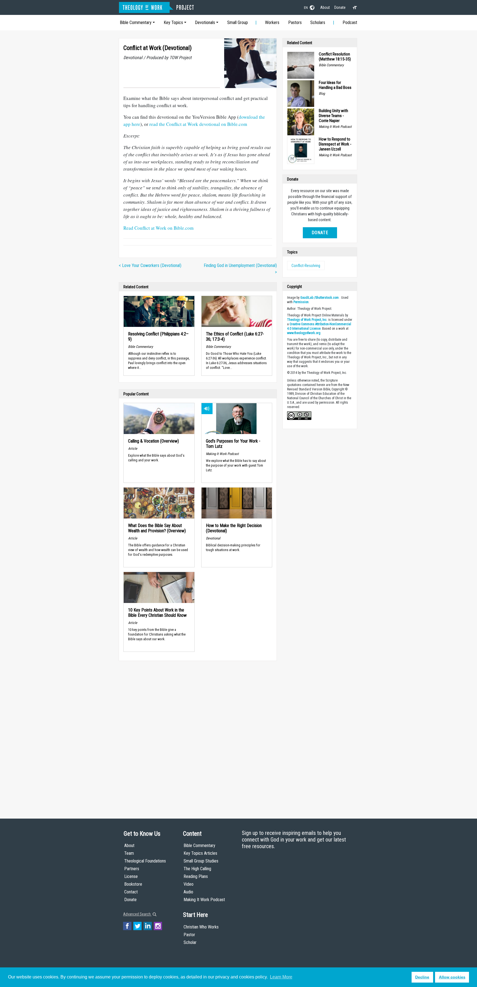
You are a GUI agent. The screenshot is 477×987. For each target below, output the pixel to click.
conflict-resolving (306, 265)
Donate (340, 7)
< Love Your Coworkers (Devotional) (150, 265)
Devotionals (205, 22)
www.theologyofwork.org (303, 333)
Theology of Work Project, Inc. (307, 320)
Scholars (317, 22)
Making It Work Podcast (204, 899)
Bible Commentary (136, 22)
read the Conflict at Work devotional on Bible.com (198, 124)
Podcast (350, 22)
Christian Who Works (201, 927)
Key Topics (173, 22)
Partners (131, 868)
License (131, 876)
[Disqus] (198, 734)
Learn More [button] (281, 977)
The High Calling (197, 868)
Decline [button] (422, 977)
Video (189, 884)
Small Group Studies (201, 861)
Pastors (295, 22)
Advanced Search (137, 914)
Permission (301, 302)
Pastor (189, 934)
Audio (188, 892)
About (325, 7)
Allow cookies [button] (452, 977)
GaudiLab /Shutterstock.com (319, 298)
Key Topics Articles (200, 853)
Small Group (237, 22)
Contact (131, 892)
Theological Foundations (145, 861)
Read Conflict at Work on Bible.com (158, 228)
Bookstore (133, 884)
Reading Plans (196, 876)
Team (129, 853)
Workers (272, 22)
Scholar (190, 942)
